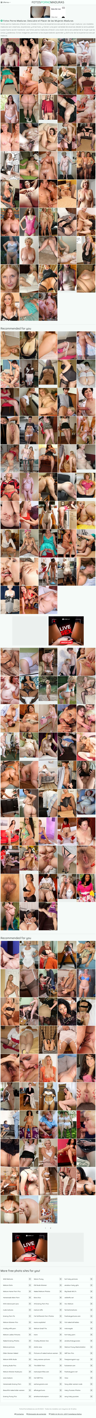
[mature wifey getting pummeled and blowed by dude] (67, 374)
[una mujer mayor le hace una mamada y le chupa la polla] (67, 983)
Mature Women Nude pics (12, 1371)
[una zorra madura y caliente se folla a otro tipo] (86, 222)
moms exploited (39, 1322)
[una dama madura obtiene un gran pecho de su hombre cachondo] (29, 307)
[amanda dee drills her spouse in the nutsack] (10, 109)
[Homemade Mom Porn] (29, 747)
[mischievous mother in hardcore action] (48, 775)
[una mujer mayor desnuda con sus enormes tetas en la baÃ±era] (67, 690)
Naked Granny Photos (11, 1341)
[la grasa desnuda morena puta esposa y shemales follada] (10, 1181)
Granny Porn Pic (9, 1316)
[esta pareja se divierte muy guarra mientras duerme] (10, 662)
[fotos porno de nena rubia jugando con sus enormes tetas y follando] (10, 1153)
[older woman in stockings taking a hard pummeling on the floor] (10, 165)
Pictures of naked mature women (46, 1353)
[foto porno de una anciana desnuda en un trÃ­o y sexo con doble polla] (29, 515)
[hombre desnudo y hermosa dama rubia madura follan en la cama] (67, 1040)
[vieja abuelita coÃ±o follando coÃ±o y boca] (67, 345)
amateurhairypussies (72, 1341)
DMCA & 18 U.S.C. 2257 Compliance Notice (66, 1414)
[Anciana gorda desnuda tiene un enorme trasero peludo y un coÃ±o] (48, 1209)
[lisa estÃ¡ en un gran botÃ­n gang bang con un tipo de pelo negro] (29, 775)
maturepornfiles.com (41, 1371)
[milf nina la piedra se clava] (10, 775)
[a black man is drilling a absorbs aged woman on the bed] (10, 402)
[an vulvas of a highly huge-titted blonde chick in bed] (86, 250)
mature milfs (38, 1310)
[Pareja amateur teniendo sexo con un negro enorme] (86, 543)
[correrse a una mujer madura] (10, 888)
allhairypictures (39, 1390)
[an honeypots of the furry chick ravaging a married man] (48, 487)
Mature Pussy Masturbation (75, 1347)
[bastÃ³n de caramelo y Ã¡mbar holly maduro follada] (48, 718)
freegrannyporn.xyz (72, 1359)
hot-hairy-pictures (71, 1279)
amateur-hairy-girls (72, 1285)
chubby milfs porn (9, 1328)
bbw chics (37, 1297)
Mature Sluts (8, 1285)
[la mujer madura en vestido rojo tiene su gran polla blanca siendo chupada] (48, 983)
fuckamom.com (70, 1365)
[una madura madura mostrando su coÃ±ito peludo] (10, 137)
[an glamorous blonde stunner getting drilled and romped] (10, 458)
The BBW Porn (39, 1365)
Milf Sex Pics (69, 1353)
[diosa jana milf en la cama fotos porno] (86, 955)
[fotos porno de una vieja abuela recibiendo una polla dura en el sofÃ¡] (10, 278)
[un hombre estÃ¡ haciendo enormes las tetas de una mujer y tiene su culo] (67, 1125)
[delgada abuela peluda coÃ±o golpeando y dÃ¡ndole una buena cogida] (48, 458)
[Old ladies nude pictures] (67, 888)
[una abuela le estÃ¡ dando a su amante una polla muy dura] (86, 430)
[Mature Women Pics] (48, 690)
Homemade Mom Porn (11, 1297)
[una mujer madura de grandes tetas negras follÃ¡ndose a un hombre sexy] (10, 831)
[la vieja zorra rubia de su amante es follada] (48, 194)
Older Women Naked (10, 1353)
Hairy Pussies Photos (72, 1390)
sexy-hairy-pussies (72, 1396)
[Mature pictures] (67, 278)
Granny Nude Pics (9, 1365)
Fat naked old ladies (72, 1322)
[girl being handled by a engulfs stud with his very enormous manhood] (67, 52)
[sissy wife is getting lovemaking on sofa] (48, 515)
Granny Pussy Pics (10, 1396)
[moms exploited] (86, 775)
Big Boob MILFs (70, 1291)
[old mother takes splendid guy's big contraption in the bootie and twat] (67, 803)
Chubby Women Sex (41, 1341)
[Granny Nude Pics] (86, 194)
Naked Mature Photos (42, 1291)
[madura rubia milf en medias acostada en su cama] (48, 543)
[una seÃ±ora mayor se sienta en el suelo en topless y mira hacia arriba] (86, 1181)
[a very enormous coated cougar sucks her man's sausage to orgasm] (10, 222)
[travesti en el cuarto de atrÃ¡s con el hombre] (48, 307)
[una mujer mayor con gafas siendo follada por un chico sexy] (10, 1011)
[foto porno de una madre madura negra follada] (48, 1096)
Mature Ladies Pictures (11, 1334)
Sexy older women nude (73, 1384)
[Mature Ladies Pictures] (29, 860)
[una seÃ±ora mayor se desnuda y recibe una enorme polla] (67, 831)
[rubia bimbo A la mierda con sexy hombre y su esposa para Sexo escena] (86, 747)
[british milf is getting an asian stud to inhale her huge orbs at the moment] (48, 250)
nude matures (8, 1310)
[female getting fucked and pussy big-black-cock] (29, 165)
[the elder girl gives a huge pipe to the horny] (10, 250)
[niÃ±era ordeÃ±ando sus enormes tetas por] (29, 1181)
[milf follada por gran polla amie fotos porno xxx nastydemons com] (86, 662)
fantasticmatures (71, 1310)
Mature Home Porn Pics (12, 1291)
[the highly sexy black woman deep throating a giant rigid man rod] (29, 718)
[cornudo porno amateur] (10, 983)
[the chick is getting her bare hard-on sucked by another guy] (67, 250)
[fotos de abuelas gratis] (67, 1096)
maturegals (69, 1328)
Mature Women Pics (10, 1322)
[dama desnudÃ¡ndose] (86, 1011)
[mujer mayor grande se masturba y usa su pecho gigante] (48, 430)
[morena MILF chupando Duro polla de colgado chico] (67, 222)
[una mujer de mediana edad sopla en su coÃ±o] (86, 165)
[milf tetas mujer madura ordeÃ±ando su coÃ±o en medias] (86, 137)
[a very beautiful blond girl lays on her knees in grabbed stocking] (29, 81)
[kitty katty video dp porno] (48, 1153)
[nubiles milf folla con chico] (10, 860)
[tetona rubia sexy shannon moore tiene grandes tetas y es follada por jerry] (10, 307)
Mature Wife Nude (10, 1359)
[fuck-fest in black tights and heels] (29, 194)
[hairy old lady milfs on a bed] (86, 718)
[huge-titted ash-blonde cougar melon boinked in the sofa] (67, 860)
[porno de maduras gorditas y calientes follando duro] (10, 515)
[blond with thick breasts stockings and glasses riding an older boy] (29, 916)
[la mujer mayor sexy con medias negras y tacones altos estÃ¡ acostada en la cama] (67, 402)
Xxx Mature (69, 1303)
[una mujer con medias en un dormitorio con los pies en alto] (48, 402)
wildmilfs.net (69, 1297)
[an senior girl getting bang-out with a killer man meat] (29, 222)
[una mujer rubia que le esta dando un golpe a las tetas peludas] (29, 1040)
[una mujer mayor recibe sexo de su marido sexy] (48, 831)
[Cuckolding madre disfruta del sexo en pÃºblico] (29, 1011)
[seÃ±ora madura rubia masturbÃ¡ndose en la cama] (10, 430)
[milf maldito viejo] (48, 600)
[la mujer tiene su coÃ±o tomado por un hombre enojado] (29, 1209)
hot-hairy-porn (70, 1334)
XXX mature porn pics (11, 1303)
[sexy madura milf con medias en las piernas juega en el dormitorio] (67, 1068)
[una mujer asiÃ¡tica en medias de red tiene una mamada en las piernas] (29, 1068)
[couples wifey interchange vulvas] (29, 137)
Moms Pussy (38, 1279)
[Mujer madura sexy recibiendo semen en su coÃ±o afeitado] (10, 747)
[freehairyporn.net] (48, 137)
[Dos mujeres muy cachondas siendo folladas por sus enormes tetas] (67, 1011)
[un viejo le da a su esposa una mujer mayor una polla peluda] (10, 194)
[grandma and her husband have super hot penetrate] (86, 983)
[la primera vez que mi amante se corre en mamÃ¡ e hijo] (67, 194)
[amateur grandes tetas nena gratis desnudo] (10, 600)
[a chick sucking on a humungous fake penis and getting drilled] (29, 458)
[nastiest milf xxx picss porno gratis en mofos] (67, 109)
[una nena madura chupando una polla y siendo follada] (48, 572)
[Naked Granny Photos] (29, 430)
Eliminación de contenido (37, 1414)
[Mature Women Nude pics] (48, 374)
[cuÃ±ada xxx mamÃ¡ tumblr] (67, 81)
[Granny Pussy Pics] (29, 543)
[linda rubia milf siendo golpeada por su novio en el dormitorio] (29, 600)
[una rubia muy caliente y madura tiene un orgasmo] (10, 572)
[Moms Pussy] (86, 458)
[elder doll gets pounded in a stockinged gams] (48, 1040)
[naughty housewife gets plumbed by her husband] (48, 1181)
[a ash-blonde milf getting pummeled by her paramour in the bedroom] (86, 278)
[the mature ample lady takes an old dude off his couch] (29, 52)
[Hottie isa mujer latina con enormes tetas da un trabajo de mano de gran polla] (48, 888)
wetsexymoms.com (41, 1384)
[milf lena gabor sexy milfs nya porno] (67, 458)
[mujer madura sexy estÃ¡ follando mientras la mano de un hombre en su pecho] (29, 572)
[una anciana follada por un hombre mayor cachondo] (48, 1068)
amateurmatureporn (41, 1396)
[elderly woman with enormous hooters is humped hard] (86, 831)
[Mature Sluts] (86, 803)
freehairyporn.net (71, 1371)
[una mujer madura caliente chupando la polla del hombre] (48, 860)
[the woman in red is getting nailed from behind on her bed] (67, 487)
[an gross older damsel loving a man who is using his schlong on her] (10, 1209)
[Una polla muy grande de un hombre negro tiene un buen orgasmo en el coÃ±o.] (86, 1040)
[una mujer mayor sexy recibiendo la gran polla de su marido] (29, 888)
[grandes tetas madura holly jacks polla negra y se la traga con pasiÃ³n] (29, 278)
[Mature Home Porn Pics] (48, 109)
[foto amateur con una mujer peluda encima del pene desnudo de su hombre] (29, 1096)
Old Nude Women (40, 1285)
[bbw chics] (67, 572)
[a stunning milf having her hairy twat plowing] (67, 718)
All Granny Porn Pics (41, 1303)
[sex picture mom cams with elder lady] (67, 747)
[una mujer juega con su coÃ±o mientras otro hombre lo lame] (86, 860)
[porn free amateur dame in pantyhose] (86, 81)
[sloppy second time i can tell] (29, 1153)
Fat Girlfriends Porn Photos (44, 1316)
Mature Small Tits (40, 1328)
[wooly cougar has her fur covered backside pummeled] (10, 1040)
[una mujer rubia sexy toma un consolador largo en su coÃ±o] (10, 374)
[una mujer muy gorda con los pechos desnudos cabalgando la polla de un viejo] (10, 487)
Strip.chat (54, 17)
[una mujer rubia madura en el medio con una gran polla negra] (67, 1181)
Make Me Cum (56, 9)
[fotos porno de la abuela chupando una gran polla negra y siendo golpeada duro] (10, 1125)
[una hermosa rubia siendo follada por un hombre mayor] (48, 1125)
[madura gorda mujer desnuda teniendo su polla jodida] (29, 831)
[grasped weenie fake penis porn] (10, 916)
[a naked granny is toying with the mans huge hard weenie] (86, 690)
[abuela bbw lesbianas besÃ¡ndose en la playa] (86, 888)
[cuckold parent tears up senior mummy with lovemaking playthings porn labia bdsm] (86, 345)
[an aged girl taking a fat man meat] (86, 109)
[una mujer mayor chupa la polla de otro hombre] (86, 1096)
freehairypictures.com (72, 1316)
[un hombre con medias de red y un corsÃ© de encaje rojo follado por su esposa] (10, 955)
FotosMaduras (48, 2)
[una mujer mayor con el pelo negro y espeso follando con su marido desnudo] (67, 1153)
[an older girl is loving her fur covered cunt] (29, 109)
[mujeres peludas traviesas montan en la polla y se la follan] (86, 374)
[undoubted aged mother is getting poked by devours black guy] (29, 345)
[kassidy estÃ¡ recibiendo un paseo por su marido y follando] (48, 278)
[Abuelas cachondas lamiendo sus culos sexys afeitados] (86, 402)
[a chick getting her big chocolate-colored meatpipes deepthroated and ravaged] (67, 515)
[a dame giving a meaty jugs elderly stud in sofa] (48, 916)
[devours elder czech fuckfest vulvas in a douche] (10, 345)
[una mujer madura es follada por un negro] (48, 955)
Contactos (20, 1414)
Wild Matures (8, 1279)
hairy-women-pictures (42, 1359)
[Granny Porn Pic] (86, 487)
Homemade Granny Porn (12, 1384)
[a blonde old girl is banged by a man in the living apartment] (67, 955)
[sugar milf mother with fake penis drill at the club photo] (10, 803)
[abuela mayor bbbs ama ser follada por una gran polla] (29, 955)
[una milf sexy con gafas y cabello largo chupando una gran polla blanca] (29, 803)
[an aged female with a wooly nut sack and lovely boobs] (86, 52)
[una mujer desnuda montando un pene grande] (86, 1153)
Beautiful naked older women (13, 1390)
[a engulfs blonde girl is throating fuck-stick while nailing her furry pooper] (29, 487)
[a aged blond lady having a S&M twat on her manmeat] (86, 572)
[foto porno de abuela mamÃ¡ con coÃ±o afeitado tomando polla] (67, 137)
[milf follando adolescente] (10, 718)
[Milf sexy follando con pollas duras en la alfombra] (67, 430)
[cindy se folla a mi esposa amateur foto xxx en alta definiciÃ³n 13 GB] (48, 222)
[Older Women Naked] (29, 250)
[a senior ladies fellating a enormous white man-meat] (29, 983)
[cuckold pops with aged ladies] (48, 52)
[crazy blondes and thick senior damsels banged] (48, 662)
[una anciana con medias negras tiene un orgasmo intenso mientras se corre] (29, 662)
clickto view (38, 1347)
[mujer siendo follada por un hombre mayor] (48, 345)
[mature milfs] (67, 165)
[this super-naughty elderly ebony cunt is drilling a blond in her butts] (86, 1068)
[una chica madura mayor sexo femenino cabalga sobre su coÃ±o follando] (86, 515)
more (36, 1334)
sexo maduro (8, 1378)
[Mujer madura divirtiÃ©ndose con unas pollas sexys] (10, 1096)
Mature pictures (9, 1347)
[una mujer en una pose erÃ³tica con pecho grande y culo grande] (29, 690)
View (66, 1378)
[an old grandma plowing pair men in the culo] (10, 52)
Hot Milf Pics (38, 1378)
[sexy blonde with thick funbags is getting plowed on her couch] (67, 775)
